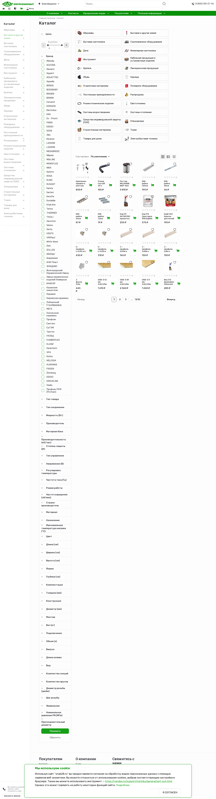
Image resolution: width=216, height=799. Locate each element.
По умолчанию (99, 156)
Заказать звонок (12, 796)
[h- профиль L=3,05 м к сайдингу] (104, 233)
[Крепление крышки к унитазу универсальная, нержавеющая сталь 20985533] (82, 168)
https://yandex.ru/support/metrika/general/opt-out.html (138, 781)
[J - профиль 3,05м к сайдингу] (148, 233)
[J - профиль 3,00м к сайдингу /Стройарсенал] (126, 233)
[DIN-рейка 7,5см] (104, 200)
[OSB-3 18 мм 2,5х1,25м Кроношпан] (126, 266)
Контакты (73, 13)
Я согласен (170, 792)
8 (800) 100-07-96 (204, 3)
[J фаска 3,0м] (82, 266)
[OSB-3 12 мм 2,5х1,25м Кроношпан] (104, 266)
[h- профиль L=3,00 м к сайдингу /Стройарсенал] (82, 233)
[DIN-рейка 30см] (170, 168)
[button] (54, 4)
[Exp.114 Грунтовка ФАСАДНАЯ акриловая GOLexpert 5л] (148, 200)
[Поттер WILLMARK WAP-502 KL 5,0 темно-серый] (126, 168)
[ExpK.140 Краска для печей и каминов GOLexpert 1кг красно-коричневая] (170, 200)
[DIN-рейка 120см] (148, 168)
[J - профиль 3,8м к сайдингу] (170, 233)
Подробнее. (123, 785)
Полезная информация (150, 13)
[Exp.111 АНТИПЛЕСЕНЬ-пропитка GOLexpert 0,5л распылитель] (126, 200)
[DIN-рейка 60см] (82, 200)
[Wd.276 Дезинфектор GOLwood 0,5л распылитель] (170, 266)
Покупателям (122, 13)
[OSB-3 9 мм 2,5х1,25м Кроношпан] (148, 266)
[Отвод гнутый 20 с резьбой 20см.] (104, 168)
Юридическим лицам (94, 13)
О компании (53, 13)
